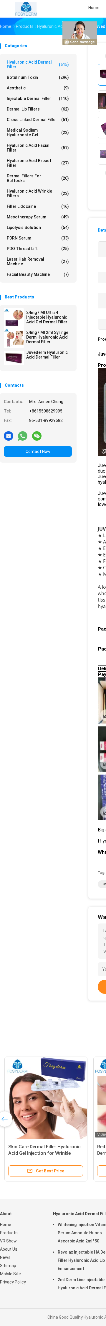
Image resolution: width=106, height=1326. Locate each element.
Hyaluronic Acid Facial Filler (38, 147)
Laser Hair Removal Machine (38, 261)
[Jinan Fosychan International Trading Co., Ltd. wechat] (37, 435)
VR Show (8, 1241)
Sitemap (8, 1265)
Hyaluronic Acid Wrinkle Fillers (38, 193)
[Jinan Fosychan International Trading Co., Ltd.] (26, 9)
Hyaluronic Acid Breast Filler (38, 163)
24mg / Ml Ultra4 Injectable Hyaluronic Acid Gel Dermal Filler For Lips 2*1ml (46, 317)
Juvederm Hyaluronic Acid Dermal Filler (47, 354)
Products (9, 1232)
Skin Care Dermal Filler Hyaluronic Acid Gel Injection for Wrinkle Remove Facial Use (44, 1153)
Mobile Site (10, 1273)
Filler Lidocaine (38, 206)
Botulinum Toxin (38, 77)
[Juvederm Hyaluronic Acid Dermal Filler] (14, 358)
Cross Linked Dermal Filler (38, 119)
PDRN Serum (38, 238)
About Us (8, 1249)
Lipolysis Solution (38, 227)
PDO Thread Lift (38, 248)
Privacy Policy (13, 1282)
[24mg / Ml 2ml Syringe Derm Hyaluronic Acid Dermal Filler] (14, 338)
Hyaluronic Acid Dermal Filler (38, 64)
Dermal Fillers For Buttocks (38, 178)
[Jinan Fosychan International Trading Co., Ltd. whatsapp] (22, 435)
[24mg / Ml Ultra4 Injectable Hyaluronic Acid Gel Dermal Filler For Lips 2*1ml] (14, 318)
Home (5, 1224)
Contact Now (38, 451)
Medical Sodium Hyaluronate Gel (38, 132)
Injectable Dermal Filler (38, 98)
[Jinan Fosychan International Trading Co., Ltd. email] (8, 435)
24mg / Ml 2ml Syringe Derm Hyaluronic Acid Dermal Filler (47, 337)
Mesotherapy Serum (38, 217)
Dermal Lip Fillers (38, 109)
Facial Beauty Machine (38, 274)
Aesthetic (38, 88)
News (5, 1257)
